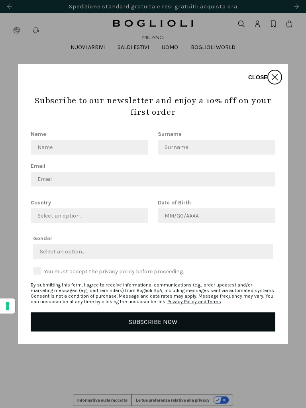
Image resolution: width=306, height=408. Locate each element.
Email (38, 166)
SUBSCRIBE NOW (153, 322)
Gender (43, 238)
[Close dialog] (275, 77)
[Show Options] (141, 216)
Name (38, 134)
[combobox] (87, 216)
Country (41, 202)
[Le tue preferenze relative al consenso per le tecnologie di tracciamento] (7, 306)
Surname (170, 134)
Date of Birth (174, 202)
